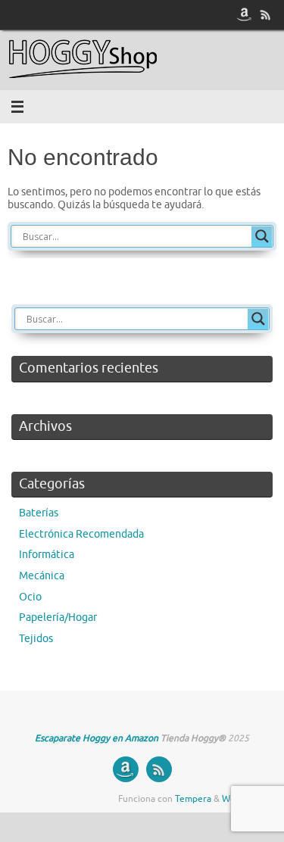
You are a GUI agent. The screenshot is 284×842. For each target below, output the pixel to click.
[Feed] (265, 14)
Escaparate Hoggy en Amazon (96, 738)
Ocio (30, 597)
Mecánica (41, 575)
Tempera (193, 799)
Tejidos (36, 638)
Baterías (38, 513)
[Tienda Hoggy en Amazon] (244, 14)
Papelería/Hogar (58, 617)
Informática (46, 554)
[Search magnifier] (262, 236)
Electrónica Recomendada (81, 534)
